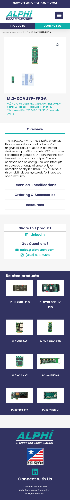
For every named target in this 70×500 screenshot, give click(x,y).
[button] (59, 15)
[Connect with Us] (35, 471)
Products (17, 32)
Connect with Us (35, 479)
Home (6, 32)
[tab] (35, 129)
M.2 (26, 32)
